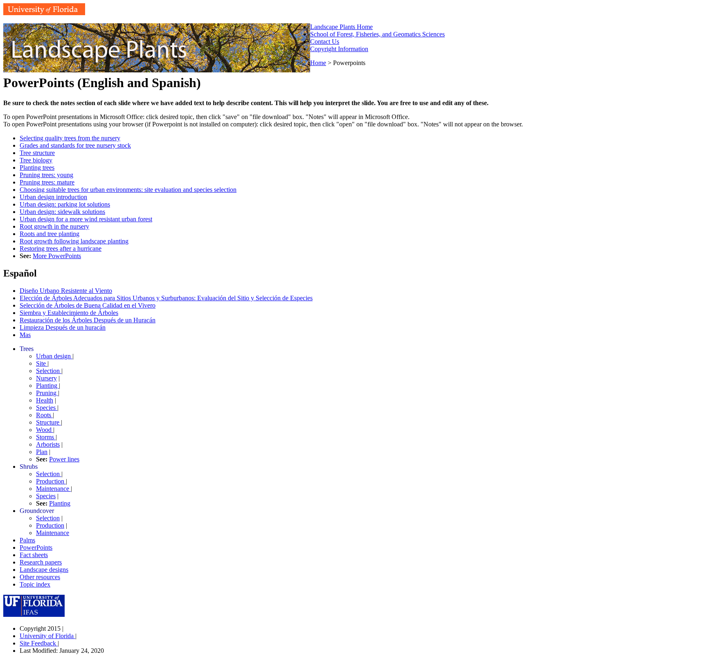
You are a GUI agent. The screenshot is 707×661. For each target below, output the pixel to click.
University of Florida (47, 635)
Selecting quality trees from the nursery (70, 138)
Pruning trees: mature (47, 182)
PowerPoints (36, 547)
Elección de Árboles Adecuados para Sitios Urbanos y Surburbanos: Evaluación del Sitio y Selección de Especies (166, 298)
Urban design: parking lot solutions (65, 204)
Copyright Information (339, 48)
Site (41, 363)
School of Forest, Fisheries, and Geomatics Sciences (377, 34)
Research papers (41, 562)
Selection (48, 370)
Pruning (47, 392)
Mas (25, 334)
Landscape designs (44, 569)
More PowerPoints (57, 255)
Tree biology (36, 160)
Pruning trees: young (46, 174)
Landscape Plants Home (341, 26)
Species (46, 407)
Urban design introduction (53, 196)
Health (44, 400)
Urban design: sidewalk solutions (62, 211)
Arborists (48, 444)
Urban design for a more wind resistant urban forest (86, 219)
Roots (44, 414)
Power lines (64, 459)
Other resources (40, 576)
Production (51, 481)
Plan (41, 451)
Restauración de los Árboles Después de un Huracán (87, 320)
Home (318, 62)
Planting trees (37, 167)
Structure (48, 422)
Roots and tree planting (49, 233)
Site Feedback (39, 643)
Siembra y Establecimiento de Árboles (69, 312)
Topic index (35, 584)
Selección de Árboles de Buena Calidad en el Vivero (87, 305)
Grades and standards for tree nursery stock (75, 145)
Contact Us (324, 41)
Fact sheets (34, 554)
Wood (44, 429)
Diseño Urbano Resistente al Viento (66, 290)
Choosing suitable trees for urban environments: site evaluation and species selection (128, 189)
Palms (27, 540)
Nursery (46, 378)
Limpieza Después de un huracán (63, 327)
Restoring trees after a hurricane (60, 248)
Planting (47, 385)
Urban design (54, 356)
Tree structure (37, 152)
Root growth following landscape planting (74, 241)
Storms (46, 437)
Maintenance (53, 488)
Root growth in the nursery (54, 226)
